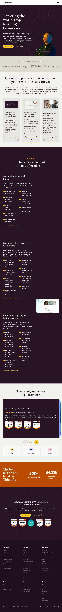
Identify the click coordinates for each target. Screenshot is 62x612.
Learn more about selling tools (10, 370)
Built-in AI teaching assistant (8, 207)
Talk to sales (8, 46)
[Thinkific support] (50, 451)
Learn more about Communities (10, 298)
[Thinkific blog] (12, 451)
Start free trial (19, 46)
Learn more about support (50, 138)
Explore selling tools (31, 137)
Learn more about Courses (9, 226)
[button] (30, 442)
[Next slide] (36, 442)
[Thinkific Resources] (31, 451)
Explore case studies (12, 137)
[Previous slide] (25, 442)
